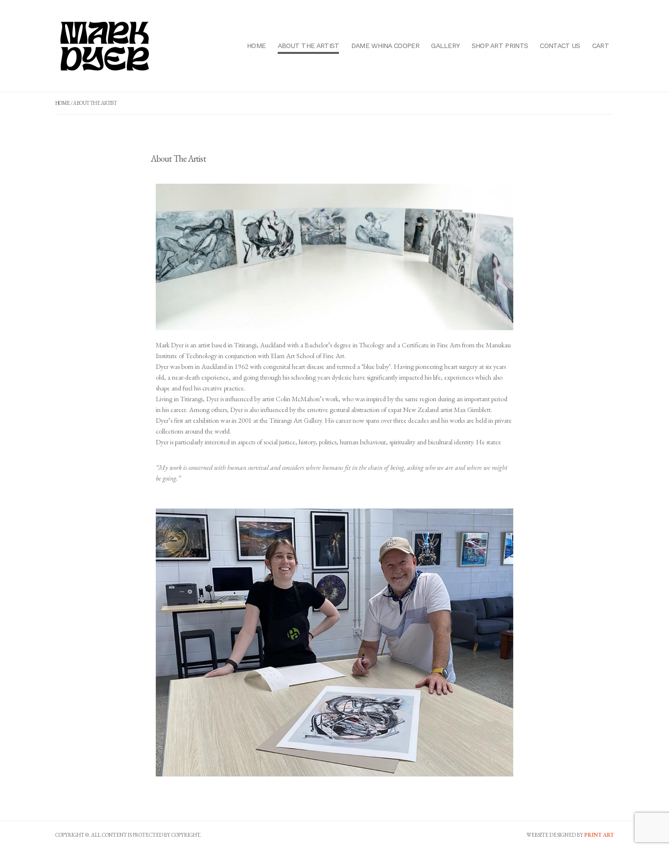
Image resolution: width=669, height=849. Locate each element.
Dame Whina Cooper (385, 45)
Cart (600, 45)
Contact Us (560, 45)
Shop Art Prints (500, 45)
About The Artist (308, 45)
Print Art (599, 834)
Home (256, 45)
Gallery (445, 45)
